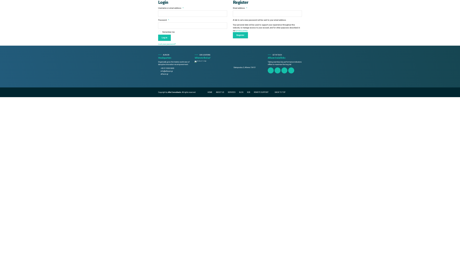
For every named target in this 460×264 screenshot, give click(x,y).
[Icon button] (271, 70)
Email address (240, 8)
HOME (210, 92)
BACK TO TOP (280, 92)
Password (163, 20)
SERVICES (232, 92)
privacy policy (241, 30)
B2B (248, 92)
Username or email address (171, 8)
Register (240, 35)
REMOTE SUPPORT (261, 92)
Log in (164, 38)
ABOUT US (220, 92)
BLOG (241, 92)
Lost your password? (167, 44)
